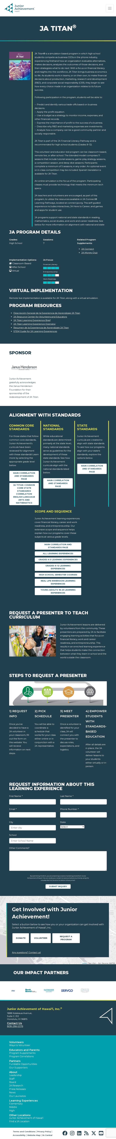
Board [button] (12, 1082)
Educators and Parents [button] (24, 1050)
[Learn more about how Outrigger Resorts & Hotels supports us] (49, 991)
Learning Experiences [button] (23, 1100)
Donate (20, 938)
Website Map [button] (33, 1135)
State (63, 822)
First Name (15, 796)
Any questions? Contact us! (26, 952)
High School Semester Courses (58, 574)
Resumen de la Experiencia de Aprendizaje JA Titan (41, 327)
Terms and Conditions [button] (24, 1131)
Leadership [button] (15, 1075)
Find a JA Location (19, 1121)
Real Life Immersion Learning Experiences (58, 582)
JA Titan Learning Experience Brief (32, 320)
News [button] (12, 1092)
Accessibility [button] (19, 1135)
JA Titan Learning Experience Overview (34, 324)
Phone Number (69, 809)
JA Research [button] (16, 1085)
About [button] (13, 1072)
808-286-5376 (15, 1026)
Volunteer (40, 938)
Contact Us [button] (14, 1023)
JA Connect (87, 249)
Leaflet (84, 963)
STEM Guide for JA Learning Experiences (35, 331)
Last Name (66, 796)
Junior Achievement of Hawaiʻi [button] (26, 1118)
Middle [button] (13, 1107)
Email (13, 809)
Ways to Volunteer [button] (19, 1045)
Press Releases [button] (17, 1089)
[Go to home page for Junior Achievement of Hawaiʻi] (25, 8)
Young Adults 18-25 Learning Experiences (58, 591)
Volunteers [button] (16, 1042)
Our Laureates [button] (17, 1096)
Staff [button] (12, 1078)
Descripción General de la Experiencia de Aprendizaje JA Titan (46, 313)
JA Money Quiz (89, 252)
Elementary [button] (16, 1103)
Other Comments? (19, 848)
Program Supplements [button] (22, 1053)
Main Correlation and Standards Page (24, 476)
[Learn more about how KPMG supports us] (13, 991)
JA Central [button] (47, 1135)
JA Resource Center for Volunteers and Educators (40, 316)
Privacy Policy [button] (44, 1131)
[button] (65, 1133)
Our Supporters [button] (18, 1067)
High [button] (12, 1110)
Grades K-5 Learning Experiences (58, 559)
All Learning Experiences (58, 553)
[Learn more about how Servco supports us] (67, 991)
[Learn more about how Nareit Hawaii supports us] (31, 991)
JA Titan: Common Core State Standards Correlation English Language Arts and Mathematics (24, 494)
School (13, 835)
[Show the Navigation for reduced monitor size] (110, 8)
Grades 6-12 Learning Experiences (58, 567)
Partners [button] (15, 1061)
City (11, 822)
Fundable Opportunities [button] (23, 1064)
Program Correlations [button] (21, 1056)
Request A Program (66, 938)
